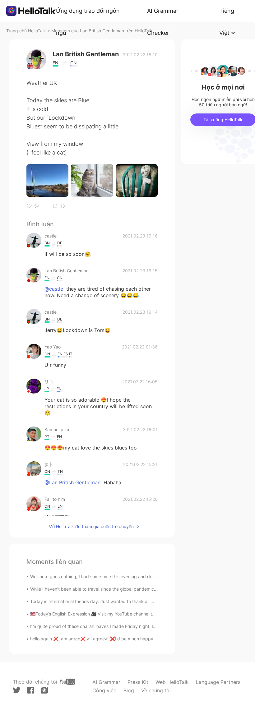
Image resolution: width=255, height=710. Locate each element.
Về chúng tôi (156, 690)
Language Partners (218, 682)
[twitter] (17, 690)
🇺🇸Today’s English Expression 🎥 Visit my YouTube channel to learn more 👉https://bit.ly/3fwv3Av (129, 613)
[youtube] (67, 682)
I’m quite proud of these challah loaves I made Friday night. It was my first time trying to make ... (128, 626)
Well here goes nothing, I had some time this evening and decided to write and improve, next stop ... (132, 576)
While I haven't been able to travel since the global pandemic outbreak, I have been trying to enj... (129, 589)
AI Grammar (106, 682)
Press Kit (138, 682)
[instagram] (44, 690)
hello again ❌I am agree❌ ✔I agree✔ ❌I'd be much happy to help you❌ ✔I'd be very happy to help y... (138, 638)
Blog (128, 690)
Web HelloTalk (172, 682)
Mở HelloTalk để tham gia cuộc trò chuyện (91, 526)
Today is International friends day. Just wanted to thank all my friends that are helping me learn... (129, 601)
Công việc (104, 690)
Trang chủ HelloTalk (26, 30)
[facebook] (30, 690)
